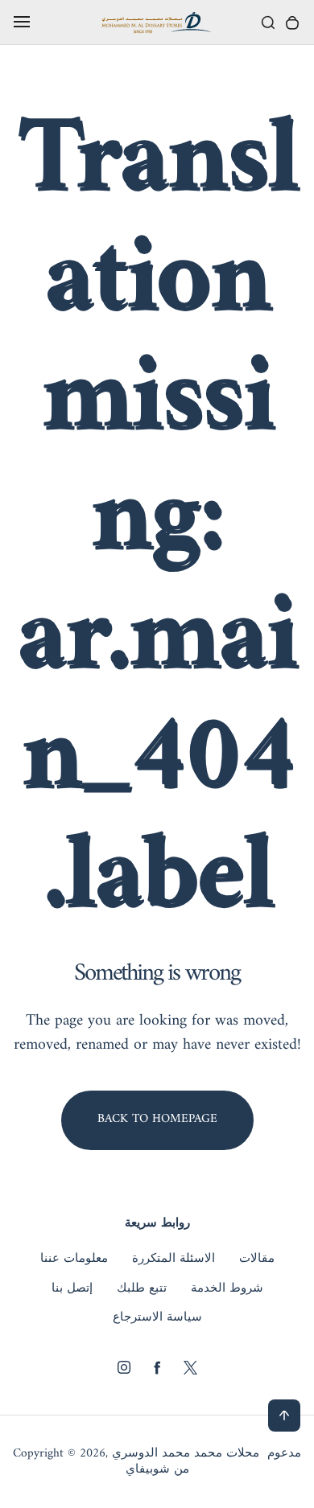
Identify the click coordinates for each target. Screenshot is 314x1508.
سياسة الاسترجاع (157, 1318)
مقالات (257, 1259)
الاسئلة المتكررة (173, 1259)
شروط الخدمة (227, 1289)
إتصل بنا (72, 1289)
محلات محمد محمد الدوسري (185, 1454)
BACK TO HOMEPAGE (157, 1119)
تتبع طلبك (142, 1289)
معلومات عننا (74, 1259)
